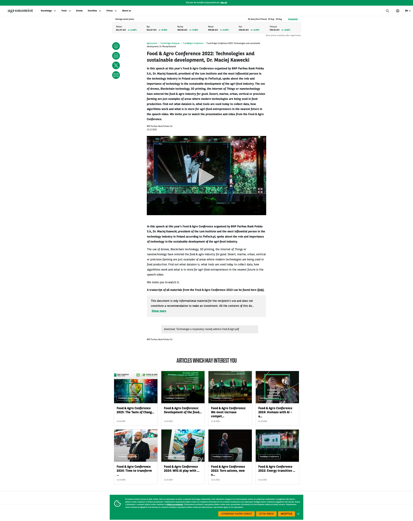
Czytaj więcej (266, 514)
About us (126, 11)
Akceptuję (286, 514)
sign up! (224, 3)
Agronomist (152, 43)
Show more (159, 311)
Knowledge (46, 11)
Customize (293, 19)
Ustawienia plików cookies (236, 514)
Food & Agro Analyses (170, 43)
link (260, 290)
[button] (116, 46)
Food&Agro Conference (193, 43)
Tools (64, 11)
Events (79, 11)
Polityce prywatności (175, 505)
